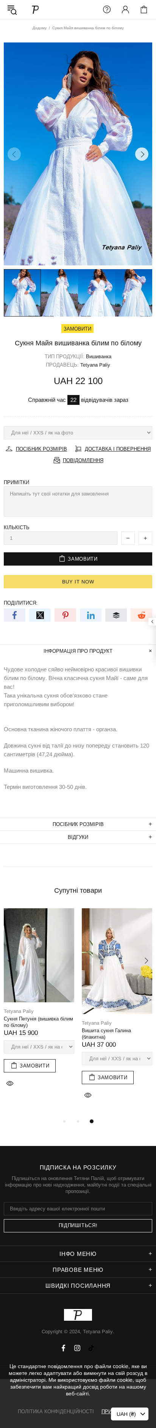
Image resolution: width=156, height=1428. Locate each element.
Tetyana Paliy (35, 9)
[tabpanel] (39, 1006)
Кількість (17, 527)
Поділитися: (20, 603)
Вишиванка (98, 356)
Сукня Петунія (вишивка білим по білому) (38, 1022)
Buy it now (78, 582)
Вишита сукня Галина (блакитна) (106, 1034)
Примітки (16, 482)
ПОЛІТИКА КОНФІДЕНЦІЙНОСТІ (56, 1411)
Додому (40, 28)
